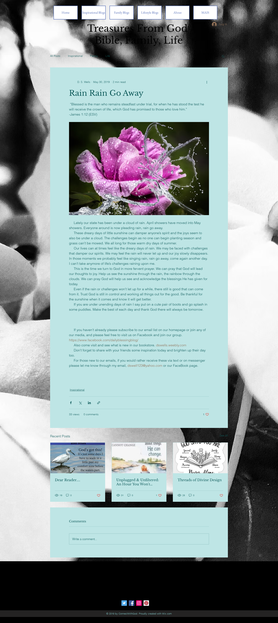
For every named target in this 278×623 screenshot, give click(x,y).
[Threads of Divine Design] (200, 458)
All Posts (55, 56)
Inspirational (75, 56)
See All (224, 435)
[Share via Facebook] (71, 403)
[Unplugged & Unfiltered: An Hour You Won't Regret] (139, 458)
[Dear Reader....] (77, 458)
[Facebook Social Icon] (131, 603)
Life (108, 56)
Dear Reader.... (67, 480)
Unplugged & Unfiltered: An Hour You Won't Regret (137, 482)
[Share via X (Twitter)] (80, 403)
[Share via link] (98, 403)
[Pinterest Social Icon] (146, 603)
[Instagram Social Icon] (139, 603)
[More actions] (206, 82)
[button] (223, 56)
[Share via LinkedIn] (89, 403)
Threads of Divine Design (200, 480)
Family (94, 56)
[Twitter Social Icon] (124, 603)
